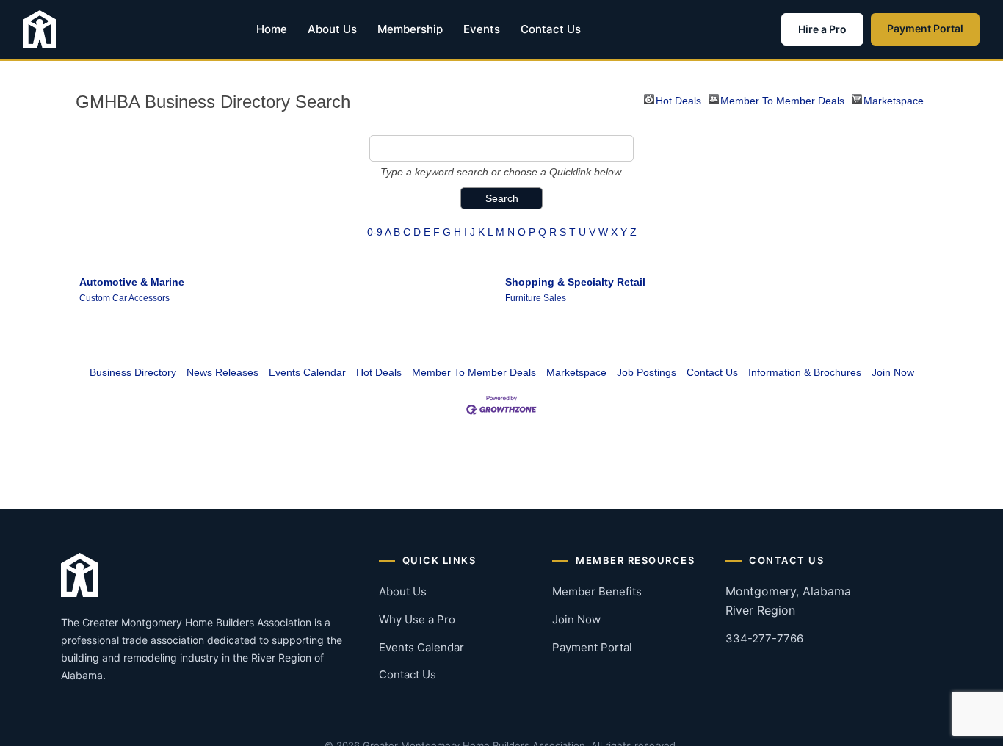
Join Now (893, 372)
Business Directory (133, 372)
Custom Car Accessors (124, 298)
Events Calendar (307, 372)
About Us (332, 29)
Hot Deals (678, 99)
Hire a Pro (822, 29)
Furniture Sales (535, 298)
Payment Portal (925, 28)
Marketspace (893, 99)
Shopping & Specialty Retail (575, 282)
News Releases (222, 372)
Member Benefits (597, 591)
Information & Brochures (804, 372)
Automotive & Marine (131, 282)
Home (271, 29)
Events (481, 29)
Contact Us (551, 29)
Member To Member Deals (782, 99)
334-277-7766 (764, 638)
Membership (410, 29)
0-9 (375, 232)
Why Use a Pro (417, 619)
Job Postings (646, 372)
